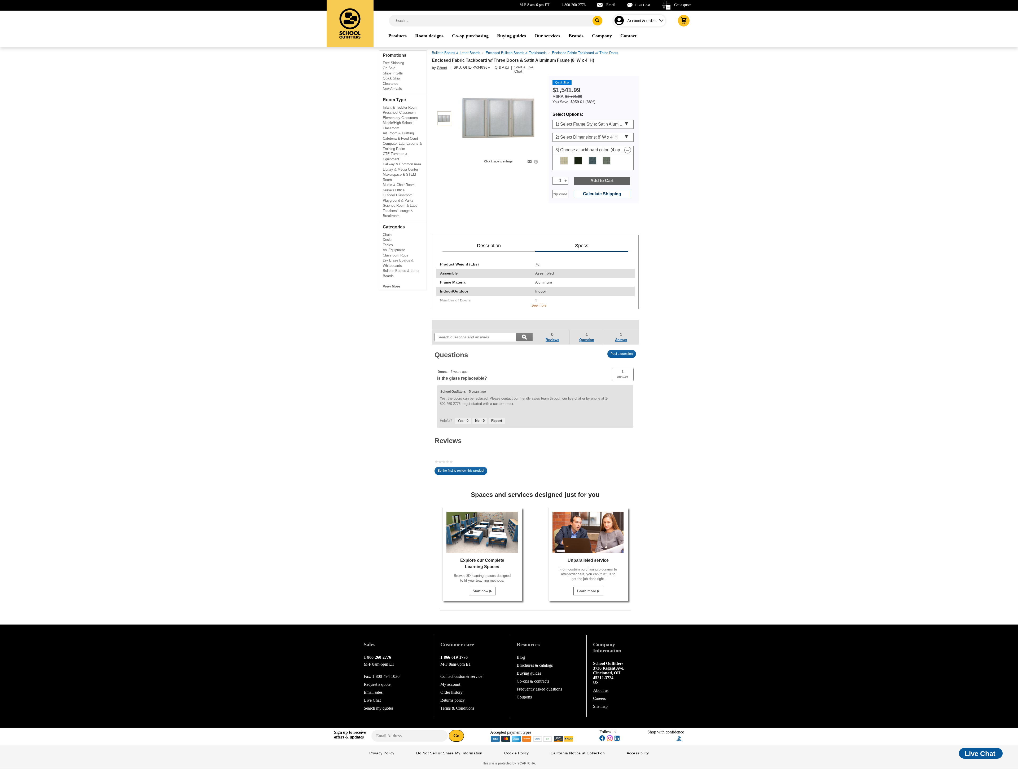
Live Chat (642, 5)
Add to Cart (601, 180)
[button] (622, 374)
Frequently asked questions (539, 689)
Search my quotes (378, 708)
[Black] (578, 161)
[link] (446, 324)
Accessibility (638, 753)
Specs (581, 245)
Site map (600, 706)
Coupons (524, 697)
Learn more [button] (587, 591)
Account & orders (641, 20)
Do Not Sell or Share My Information (449, 753)
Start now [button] (481, 591)
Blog (521, 657)
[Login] (620, 20)
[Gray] (607, 161)
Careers (599, 698)
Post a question (622, 354)
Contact (461, 676)
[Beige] (564, 161)
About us (600, 690)
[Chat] (631, 5)
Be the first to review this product (462, 472)
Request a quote (377, 684)
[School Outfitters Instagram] (610, 739)
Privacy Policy (381, 753)
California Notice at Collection (578, 753)
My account (450, 684)
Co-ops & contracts (533, 681)
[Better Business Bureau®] (679, 738)
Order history (451, 692)
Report (496, 421)
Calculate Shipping (602, 194)
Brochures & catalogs (535, 665)
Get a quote (682, 5)
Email (610, 5)
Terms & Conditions (457, 708)
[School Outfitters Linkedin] (617, 739)
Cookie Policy (516, 753)
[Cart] (684, 20)
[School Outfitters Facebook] (602, 739)
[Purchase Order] (548, 738)
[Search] (597, 20)
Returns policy (452, 700)
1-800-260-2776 (573, 5)
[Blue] (592, 161)
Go (456, 735)
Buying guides (529, 673)
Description (489, 245)
